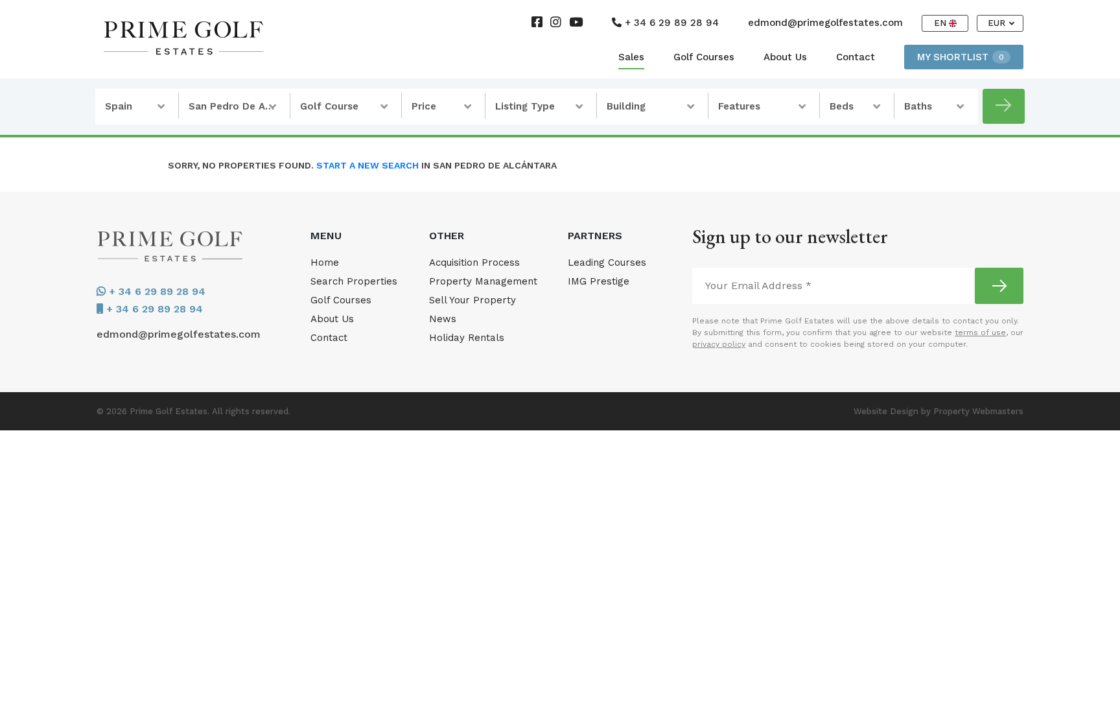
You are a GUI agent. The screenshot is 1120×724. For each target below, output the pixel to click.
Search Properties (353, 281)
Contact (855, 57)
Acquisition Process (474, 262)
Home (324, 262)
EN (941, 23)
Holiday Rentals (466, 338)
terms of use (980, 332)
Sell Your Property (472, 300)
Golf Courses (703, 57)
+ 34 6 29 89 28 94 (670, 23)
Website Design (886, 411)
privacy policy (718, 344)
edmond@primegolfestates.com (825, 23)
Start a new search (367, 165)
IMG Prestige (598, 281)
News (442, 319)
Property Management (483, 281)
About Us (785, 57)
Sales (631, 57)
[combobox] (137, 106)
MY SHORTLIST (960, 57)
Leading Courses (607, 262)
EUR (998, 23)
